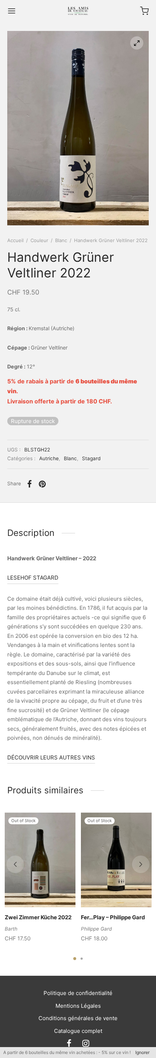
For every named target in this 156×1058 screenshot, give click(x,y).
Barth (11, 928)
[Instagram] (86, 1043)
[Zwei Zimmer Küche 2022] (40, 860)
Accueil (15, 240)
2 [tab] (82, 959)
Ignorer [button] (142, 1052)
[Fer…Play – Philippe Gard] (116, 860)
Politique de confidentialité (78, 993)
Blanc (61, 240)
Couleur (39, 240)
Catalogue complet (78, 1030)
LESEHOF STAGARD (32, 577)
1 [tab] (74, 958)
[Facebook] (30, 484)
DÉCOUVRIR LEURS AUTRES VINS (51, 757)
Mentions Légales (78, 1005)
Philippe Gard (96, 928)
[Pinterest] (43, 484)
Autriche (49, 458)
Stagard (91, 458)
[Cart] (144, 11)
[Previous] (15, 864)
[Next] (140, 864)
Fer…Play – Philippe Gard (113, 917)
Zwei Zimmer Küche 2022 (38, 917)
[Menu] (11, 10)
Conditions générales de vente (78, 1018)
